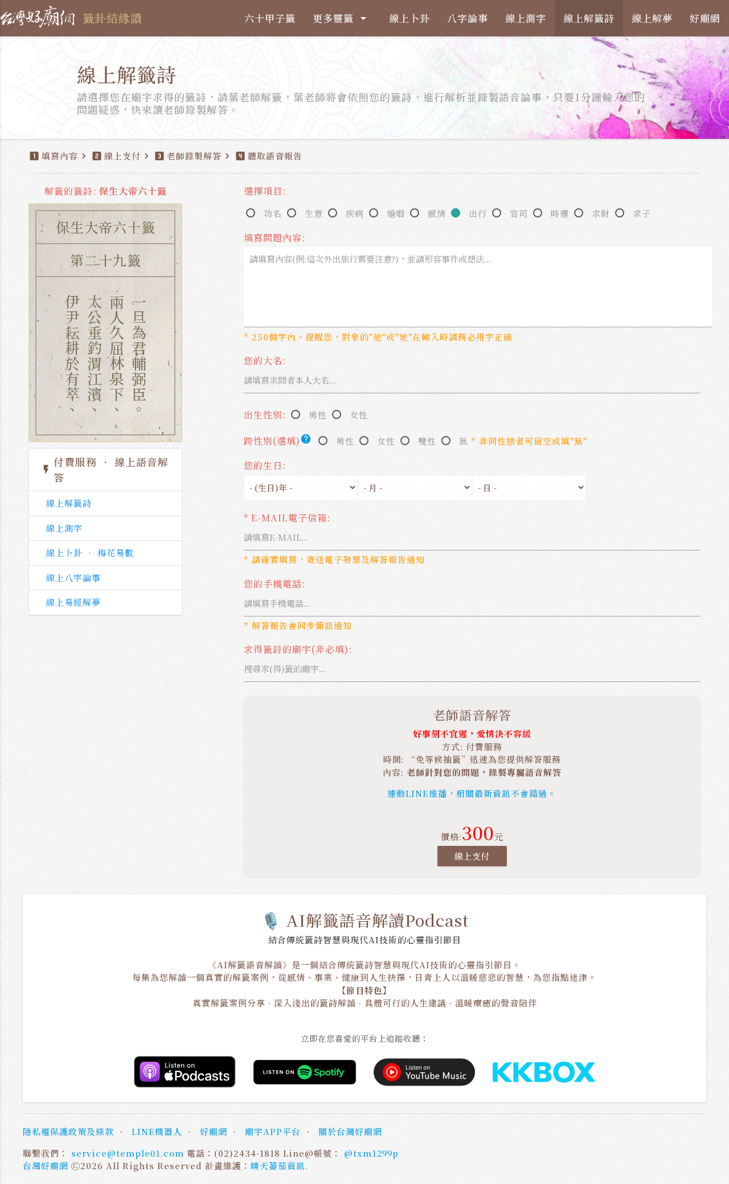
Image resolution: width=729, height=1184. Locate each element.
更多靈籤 (341, 18)
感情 (437, 213)
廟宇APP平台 (273, 1131)
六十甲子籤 (270, 18)
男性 (318, 415)
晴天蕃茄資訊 (278, 1165)
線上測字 (525, 18)
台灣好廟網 (45, 1165)
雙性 (427, 441)
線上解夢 (652, 18)
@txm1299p (371, 1153)
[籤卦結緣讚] (40, 17)
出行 (478, 213)
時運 (560, 213)
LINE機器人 (157, 1131)
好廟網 (705, 18)
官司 (519, 213)
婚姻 (396, 213)
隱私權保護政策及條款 (68, 1131)
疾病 (355, 213)
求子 (642, 213)
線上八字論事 (73, 577)
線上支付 (472, 856)
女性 (359, 415)
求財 (601, 213)
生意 (314, 213)
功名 (273, 213)
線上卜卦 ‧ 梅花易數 (90, 552)
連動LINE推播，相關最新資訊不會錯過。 (471, 793)
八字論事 (467, 18)
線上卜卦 (409, 18)
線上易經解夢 (73, 602)
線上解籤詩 (589, 18)
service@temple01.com (127, 1153)
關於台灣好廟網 (350, 1131)
